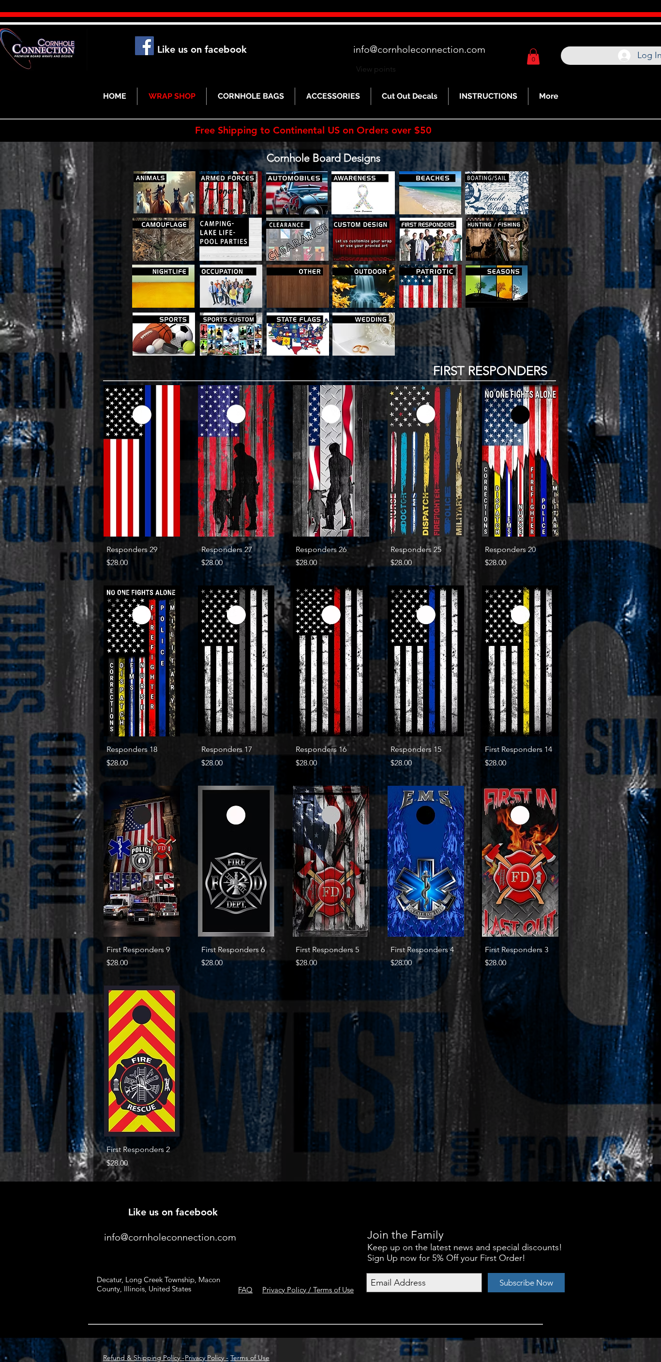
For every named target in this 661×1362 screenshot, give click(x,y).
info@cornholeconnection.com (419, 49)
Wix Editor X (474, 1198)
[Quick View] (141, 460)
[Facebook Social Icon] (144, 45)
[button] (533, 56)
